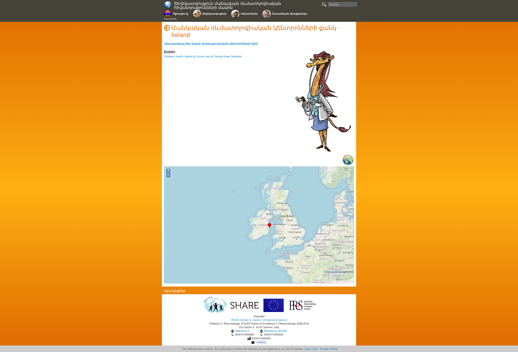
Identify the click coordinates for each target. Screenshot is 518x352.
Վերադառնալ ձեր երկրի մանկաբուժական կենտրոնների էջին (211, 43)
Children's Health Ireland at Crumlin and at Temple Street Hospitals (203, 56)
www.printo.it (242, 331)
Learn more (310, 349)
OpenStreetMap (334, 271)
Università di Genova (274, 320)
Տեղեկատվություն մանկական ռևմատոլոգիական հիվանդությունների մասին (227, 5)
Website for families (275, 331)
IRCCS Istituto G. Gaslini (246, 320)
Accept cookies (329, 349)
